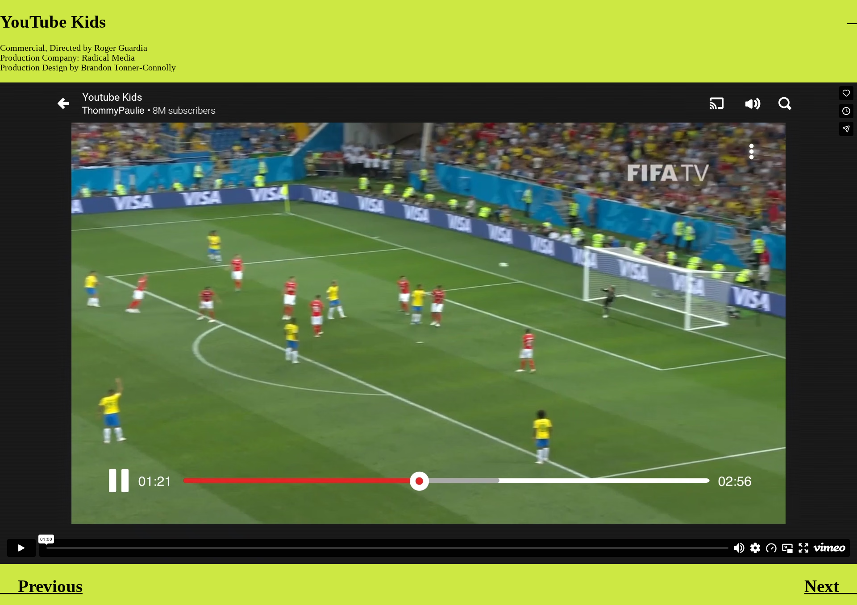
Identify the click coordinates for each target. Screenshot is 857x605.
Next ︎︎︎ (830, 586)
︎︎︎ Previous (41, 586)
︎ (852, 18)
